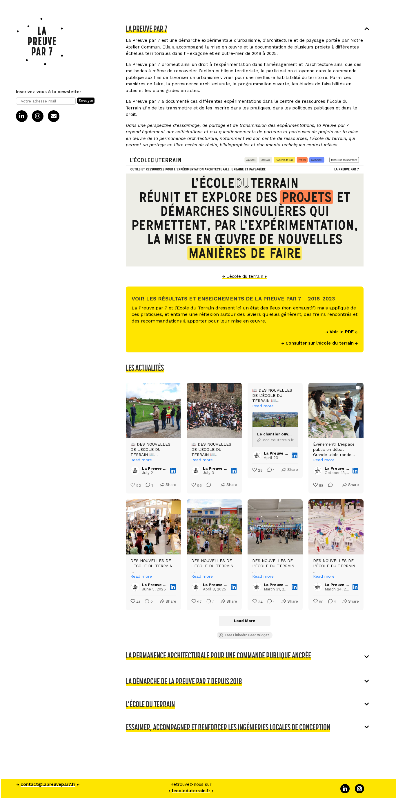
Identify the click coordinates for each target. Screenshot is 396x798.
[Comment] (207, 485)
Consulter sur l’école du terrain (320, 343)
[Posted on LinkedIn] (172, 470)
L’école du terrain (244, 276)
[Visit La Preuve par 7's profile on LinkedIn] (136, 470)
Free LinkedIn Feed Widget (247, 635)
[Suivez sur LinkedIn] (345, 788)
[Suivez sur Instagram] (359, 788)
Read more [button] (141, 459)
